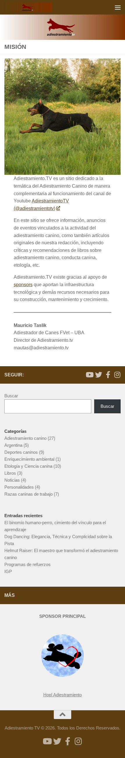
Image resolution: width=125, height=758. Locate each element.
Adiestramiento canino (25, 438)
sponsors (23, 284)
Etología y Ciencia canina (28, 466)
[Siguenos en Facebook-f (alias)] (107, 374)
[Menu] (117, 7)
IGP (8, 571)
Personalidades (19, 487)
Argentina (13, 445)
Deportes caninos (21, 452)
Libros (10, 473)
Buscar (11, 395)
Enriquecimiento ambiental (29, 459)
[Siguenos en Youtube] (89, 374)
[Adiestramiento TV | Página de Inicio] (36, 7)
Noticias (12, 480)
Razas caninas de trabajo (28, 494)
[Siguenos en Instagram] (117, 374)
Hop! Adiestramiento (62, 694)
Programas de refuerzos (27, 564)
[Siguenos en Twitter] (98, 374)
